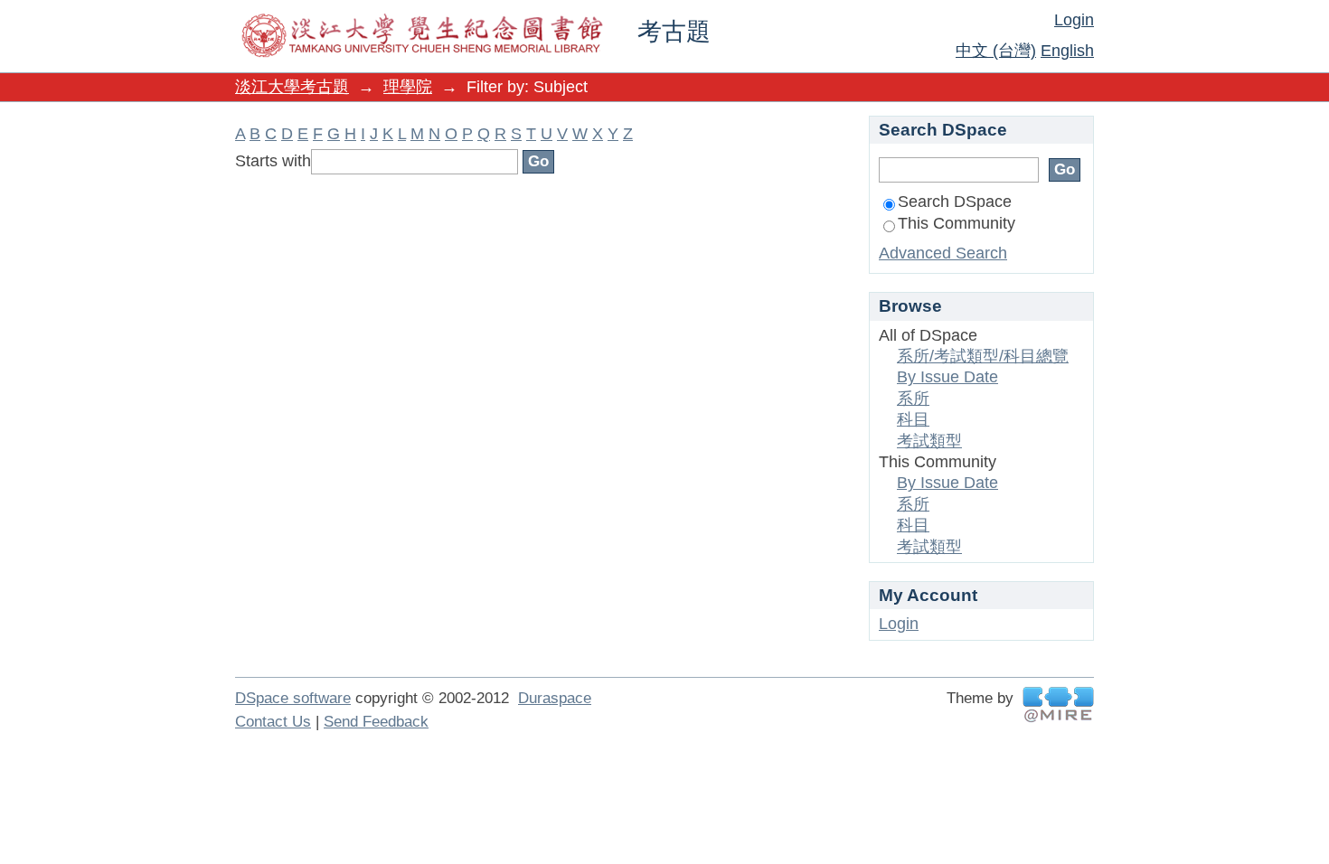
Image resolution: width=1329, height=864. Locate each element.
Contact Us (273, 721)
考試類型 (929, 441)
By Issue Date (947, 377)
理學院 (407, 87)
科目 (913, 419)
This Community (956, 223)
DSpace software (293, 698)
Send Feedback (376, 721)
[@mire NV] (1058, 704)
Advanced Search (943, 253)
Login (1074, 20)
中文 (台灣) (996, 51)
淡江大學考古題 (292, 87)
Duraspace (554, 698)
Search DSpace (955, 202)
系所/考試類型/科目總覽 (983, 356)
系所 (913, 399)
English (1067, 51)
